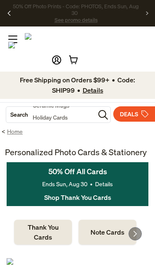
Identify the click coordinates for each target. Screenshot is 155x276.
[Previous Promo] (9, 13)
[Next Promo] (147, 13)
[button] (56, 60)
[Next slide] (135, 233)
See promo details (76, 20)
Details (104, 184)
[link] (43, 232)
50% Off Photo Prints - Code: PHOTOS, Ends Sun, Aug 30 (76, 9)
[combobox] (51, 114)
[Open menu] (12, 39)
